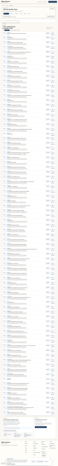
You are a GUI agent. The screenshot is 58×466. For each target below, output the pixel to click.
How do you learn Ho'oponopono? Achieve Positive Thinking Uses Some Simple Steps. (20, 181)
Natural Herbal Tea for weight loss (12, 292)
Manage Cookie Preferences (44, 455)
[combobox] (30, 21)
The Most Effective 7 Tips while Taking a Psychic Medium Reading (17, 388)
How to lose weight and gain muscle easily (14, 355)
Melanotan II (9, 379)
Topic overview (52, 8)
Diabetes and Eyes (10, 220)
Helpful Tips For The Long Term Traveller (14, 143)
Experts (26, 445)
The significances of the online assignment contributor (15, 210)
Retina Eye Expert (10, 134)
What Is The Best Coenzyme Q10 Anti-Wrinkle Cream (15, 331)
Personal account (52, 443)
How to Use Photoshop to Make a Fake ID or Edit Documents (16, 33)
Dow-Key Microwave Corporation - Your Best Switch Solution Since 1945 (18, 205)
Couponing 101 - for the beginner (12, 186)
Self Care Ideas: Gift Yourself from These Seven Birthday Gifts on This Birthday (19, 129)
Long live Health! (10, 340)
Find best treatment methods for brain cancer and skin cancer (17, 273)
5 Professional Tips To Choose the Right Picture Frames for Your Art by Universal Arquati (21, 345)
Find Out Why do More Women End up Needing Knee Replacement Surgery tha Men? (20, 407)
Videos (26, 452)
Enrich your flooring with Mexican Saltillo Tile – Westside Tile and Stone (18, 152)
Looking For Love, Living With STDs (13, 147)
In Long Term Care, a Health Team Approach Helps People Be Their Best (18, 297)
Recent (11, 30)
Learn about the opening (50, 16)
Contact (34, 454)
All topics (26, 443)
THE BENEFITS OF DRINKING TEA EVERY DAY (14, 105)
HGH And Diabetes (10, 37)
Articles (26, 450)
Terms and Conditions (44, 446)
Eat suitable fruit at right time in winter (13, 157)
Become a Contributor (53, 448)
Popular (15, 30)
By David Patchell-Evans (10, 46)
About (39, 1)
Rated (18, 30)
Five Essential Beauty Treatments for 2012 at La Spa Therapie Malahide (18, 191)
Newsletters (35, 448)
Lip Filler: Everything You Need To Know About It (15, 321)
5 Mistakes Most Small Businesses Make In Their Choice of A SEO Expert (18, 258)
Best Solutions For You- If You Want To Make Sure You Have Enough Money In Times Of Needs (22, 249)
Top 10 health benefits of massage (12, 114)
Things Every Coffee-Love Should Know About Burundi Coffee (17, 119)
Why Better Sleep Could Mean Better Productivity (15, 71)
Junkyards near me (10, 100)
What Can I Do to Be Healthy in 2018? (12, 234)
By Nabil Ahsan (9, 32)
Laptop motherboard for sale (12, 196)
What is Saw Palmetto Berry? (11, 162)
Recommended (7, 30)
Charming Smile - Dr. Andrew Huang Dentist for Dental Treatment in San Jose (19, 95)
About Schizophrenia (10, 302)
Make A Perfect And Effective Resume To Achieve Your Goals (16, 138)
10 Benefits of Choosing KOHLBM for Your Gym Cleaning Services (17, 287)
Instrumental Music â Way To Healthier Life (14, 76)
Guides (26, 448)
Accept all (33, 461)
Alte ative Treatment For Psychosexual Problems (15, 215)
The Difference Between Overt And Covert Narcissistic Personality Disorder (19, 52)
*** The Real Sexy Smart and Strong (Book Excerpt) (15, 47)
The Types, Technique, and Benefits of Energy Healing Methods (17, 369)
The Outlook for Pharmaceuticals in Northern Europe (15, 229)
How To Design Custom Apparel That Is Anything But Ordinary (17, 268)
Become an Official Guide (36, 452)
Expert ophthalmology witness (12, 124)
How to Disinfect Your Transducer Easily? (13, 85)
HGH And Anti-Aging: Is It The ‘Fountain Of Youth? (15, 42)
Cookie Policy (13, 464)
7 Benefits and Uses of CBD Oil (12, 393)
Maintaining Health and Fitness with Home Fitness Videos (16, 167)
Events (34, 450)
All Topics (7, 5)
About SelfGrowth (35, 443)
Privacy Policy (43, 444)
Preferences (46, 461)
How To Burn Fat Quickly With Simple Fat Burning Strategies (16, 244)
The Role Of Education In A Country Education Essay (15, 402)
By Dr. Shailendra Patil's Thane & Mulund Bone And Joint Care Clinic (15, 406)
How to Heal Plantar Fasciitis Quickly (13, 66)
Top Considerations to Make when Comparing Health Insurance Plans (18, 383)
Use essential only (40, 461)
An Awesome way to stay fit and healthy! (13, 90)
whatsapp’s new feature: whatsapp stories (13, 278)
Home (3, 5)
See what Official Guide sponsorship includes (10, 430)
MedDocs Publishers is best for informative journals (15, 374)
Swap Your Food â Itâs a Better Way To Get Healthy (15, 412)
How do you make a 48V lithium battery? (13, 176)
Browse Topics (45, 1)
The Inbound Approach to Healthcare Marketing (14, 311)
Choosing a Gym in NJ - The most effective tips (14, 350)
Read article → (53, 34)
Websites (34, 445)
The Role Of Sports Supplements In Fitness (14, 326)
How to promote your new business (12, 316)
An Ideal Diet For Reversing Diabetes (13, 61)
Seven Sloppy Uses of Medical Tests (12, 263)
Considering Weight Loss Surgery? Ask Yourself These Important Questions (19, 360)
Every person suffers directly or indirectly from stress (16, 239)
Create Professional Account (52, 446)
